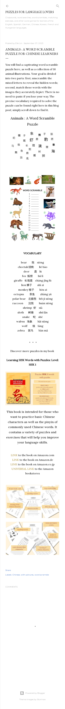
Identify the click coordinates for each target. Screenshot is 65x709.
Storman (41, 699)
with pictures (27, 574)
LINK (14, 455)
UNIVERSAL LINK (23, 468)
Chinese (16, 574)
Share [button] (8, 570)
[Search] (58, 5)
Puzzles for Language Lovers (29, 12)
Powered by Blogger (35, 693)
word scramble (41, 574)
